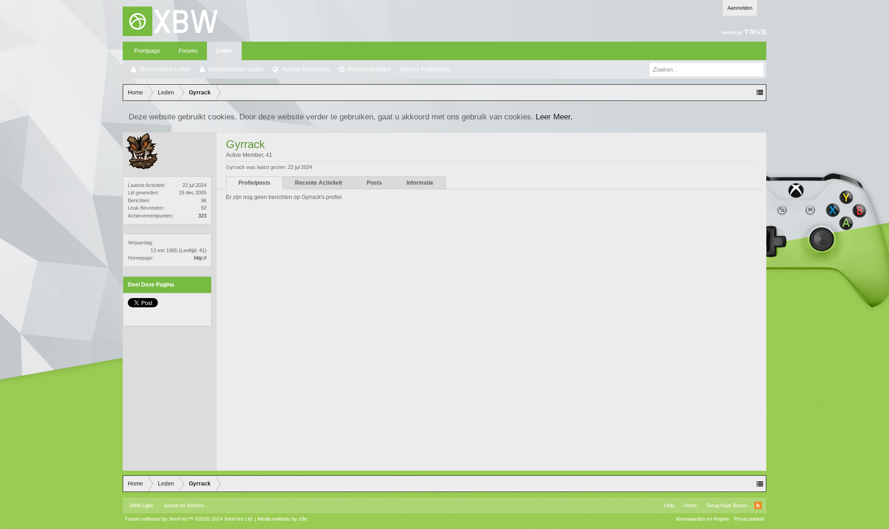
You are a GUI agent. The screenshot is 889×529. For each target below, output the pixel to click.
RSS (758, 505)
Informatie (420, 183)
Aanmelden (739, 8)
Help (669, 505)
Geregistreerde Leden (235, 69)
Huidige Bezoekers (306, 69)
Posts (374, 183)
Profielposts (254, 183)
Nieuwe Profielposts (425, 69)
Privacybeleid (749, 519)
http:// (200, 258)
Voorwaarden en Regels (702, 519)
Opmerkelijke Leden (164, 69)
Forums (188, 51)
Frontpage (147, 51)
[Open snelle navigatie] (760, 92)
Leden (224, 51)
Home (690, 505)
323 (202, 215)
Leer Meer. (554, 116)
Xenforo (195, 505)
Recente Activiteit (369, 69)
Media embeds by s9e (282, 519)
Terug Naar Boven (726, 505)
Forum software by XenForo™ (189, 519)
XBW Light (141, 505)
